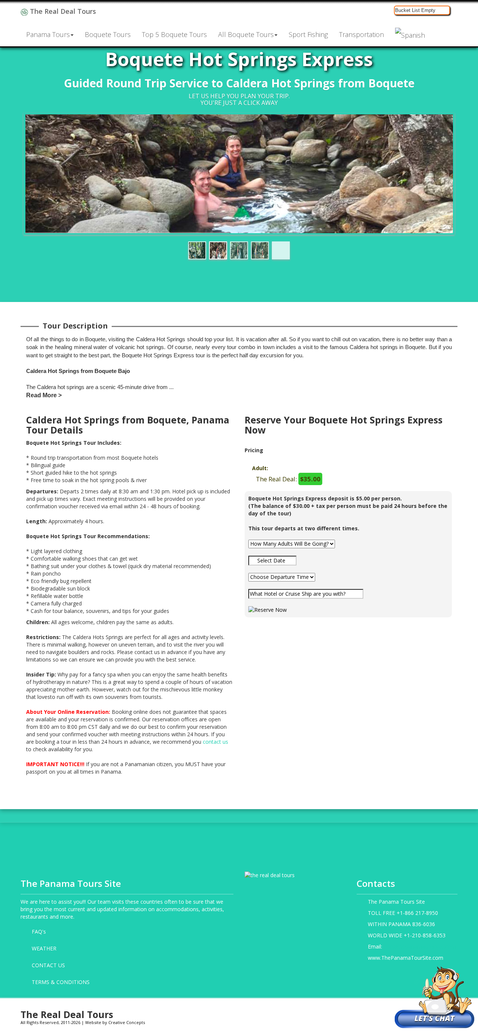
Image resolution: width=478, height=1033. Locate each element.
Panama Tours (48, 34)
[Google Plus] (335, 1013)
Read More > (44, 395)
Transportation (361, 34)
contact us (215, 741)
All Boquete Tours (246, 34)
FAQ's (39, 931)
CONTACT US (48, 965)
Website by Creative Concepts (115, 1022)
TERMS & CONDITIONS (61, 982)
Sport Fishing (308, 34)
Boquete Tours (108, 34)
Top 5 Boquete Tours (174, 34)
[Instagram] (316, 1013)
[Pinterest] (374, 1013)
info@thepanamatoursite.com (420, 946)
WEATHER (44, 948)
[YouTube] (355, 1013)
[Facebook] (297, 1013)
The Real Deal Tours (62, 11)
